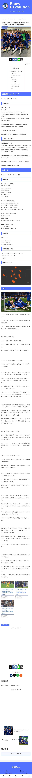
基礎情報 (14, 79)
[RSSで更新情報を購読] (20, 675)
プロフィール (24, 771)
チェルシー (14, 73)
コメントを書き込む (16, 753)
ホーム (8, 771)
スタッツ (13, 77)
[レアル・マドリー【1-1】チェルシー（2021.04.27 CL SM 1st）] (21, 584)
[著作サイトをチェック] (11, 675)
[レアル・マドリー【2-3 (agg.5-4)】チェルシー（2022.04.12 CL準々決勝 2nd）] (7, 584)
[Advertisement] (16, 645)
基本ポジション (15, 86)
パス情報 (14, 81)
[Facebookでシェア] (13, 59)
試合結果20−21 (6, 624)
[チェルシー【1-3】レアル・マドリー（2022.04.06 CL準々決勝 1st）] (7, 603)
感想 (12, 88)
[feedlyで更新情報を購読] (17, 675)
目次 (14, 68)
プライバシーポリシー (24, 773)
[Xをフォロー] (14, 675)
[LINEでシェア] (18, 59)
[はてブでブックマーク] (16, 59)
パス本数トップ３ (16, 84)
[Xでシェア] (10, 59)
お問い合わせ (9, 773)
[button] (21, 59)
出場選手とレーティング (16, 71)
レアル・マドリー (16, 75)
